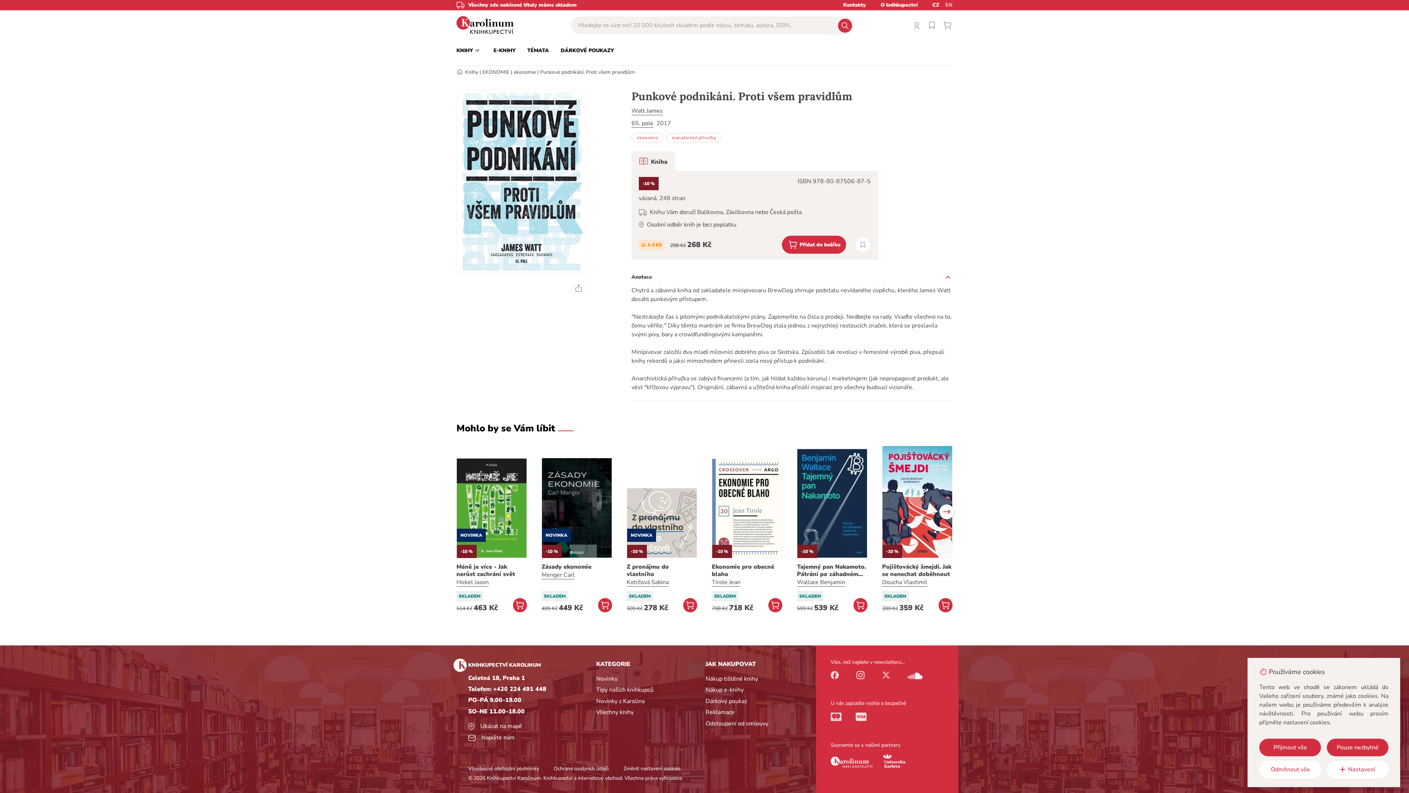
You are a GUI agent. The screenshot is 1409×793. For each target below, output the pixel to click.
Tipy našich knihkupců (624, 690)
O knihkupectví (899, 4)
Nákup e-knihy (725, 690)
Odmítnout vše (1290, 769)
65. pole (642, 123)
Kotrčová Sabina (648, 582)
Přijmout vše (1290, 747)
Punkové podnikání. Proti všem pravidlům (587, 72)
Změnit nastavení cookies (652, 768)
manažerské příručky (694, 138)
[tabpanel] (754, 215)
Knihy (471, 72)
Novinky (607, 679)
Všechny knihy (615, 712)
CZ (935, 4)
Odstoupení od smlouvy (737, 724)
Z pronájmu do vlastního (648, 570)
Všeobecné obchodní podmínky (503, 768)
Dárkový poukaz (726, 701)
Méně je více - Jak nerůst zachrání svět (485, 570)
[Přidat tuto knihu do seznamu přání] (863, 245)
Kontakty (854, 4)
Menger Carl (558, 575)
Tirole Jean (726, 582)
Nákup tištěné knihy (732, 679)
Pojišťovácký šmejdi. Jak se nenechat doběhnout (916, 570)
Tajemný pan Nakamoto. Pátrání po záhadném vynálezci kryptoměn (831, 570)
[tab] (653, 161)
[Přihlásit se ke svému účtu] (916, 25)
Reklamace (720, 712)
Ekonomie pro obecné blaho (743, 570)
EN (949, 4)
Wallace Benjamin (821, 582)
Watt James (647, 111)
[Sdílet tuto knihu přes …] (578, 288)
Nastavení (1361, 769)
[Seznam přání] (932, 25)
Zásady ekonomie (566, 567)
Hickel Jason (472, 582)
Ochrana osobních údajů (581, 768)
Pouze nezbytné (1358, 747)
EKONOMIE (496, 72)
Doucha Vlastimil (904, 582)
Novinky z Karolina (620, 701)
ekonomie (525, 72)
